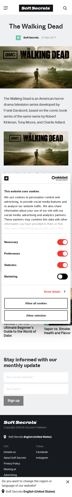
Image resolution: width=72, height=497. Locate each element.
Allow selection (36, 315)
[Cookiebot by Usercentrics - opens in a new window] (52, 178)
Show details (52, 291)
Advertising (10, 475)
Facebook (42, 452)
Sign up (14, 400)
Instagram (42, 458)
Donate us (10, 452)
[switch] (62, 254)
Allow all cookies (36, 303)
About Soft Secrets (15, 458)
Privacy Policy (12, 463)
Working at (10, 469)
